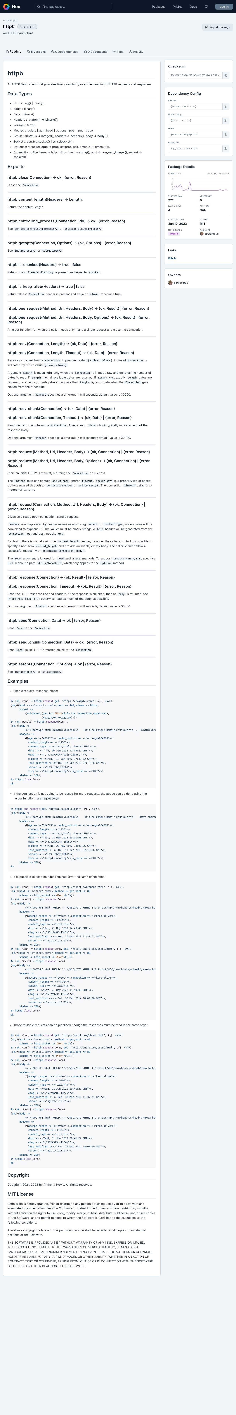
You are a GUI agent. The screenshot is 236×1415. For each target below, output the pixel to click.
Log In (224, 6)
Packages (158, 6)
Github (172, 258)
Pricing (177, 6)
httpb (9, 26)
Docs (193, 6)
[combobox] (73, 6)
